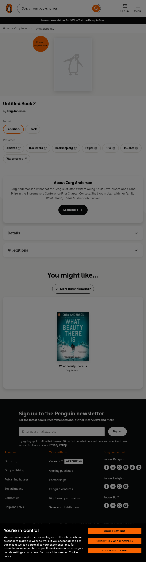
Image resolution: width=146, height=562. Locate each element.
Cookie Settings (114, 531)
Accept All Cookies (115, 550)
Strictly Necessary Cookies (115, 540)
